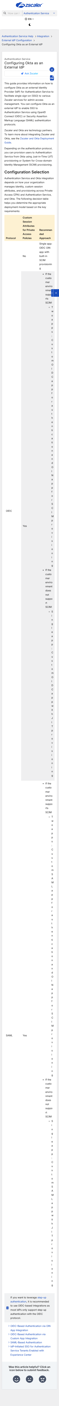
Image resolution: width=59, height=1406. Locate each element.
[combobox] (12, 13)
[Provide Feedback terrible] (42, 1379)
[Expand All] (52, 69)
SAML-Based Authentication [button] (26, 1342)
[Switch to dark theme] (30, 24)
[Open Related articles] (55, 293)
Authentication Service (36, 13)
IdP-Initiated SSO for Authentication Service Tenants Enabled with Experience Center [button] (30, 1350)
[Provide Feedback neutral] (29, 1379)
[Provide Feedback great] (16, 1379)
